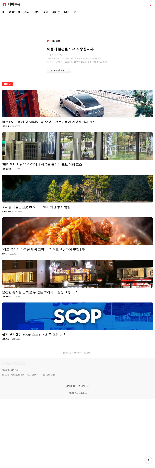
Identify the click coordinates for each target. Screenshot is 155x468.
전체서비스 (83, 386)
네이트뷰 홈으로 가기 (59, 70)
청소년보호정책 (32, 375)
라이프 (56, 12)
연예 (36, 12)
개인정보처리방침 (17, 375)
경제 (45, 12)
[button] (148, 460)
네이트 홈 (70, 386)
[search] (149, 4)
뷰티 (26, 12)
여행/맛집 (14, 12)
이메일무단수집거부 (47, 375)
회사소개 (5, 375)
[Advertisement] (77, 26)
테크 (66, 12)
